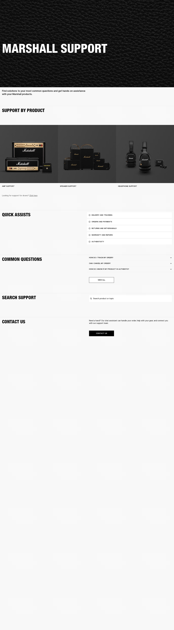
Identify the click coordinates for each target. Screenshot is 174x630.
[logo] (10, 10)
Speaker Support (68, 186)
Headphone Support (127, 186)
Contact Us (101, 333)
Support (148, 12)
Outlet (161, 5)
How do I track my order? (101, 258)
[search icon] (155, 12)
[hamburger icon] (167, 12)
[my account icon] (159, 12)
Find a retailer (150, 5)
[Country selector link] (167, 5)
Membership (138, 5)
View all (101, 280)
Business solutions (123, 5)
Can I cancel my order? (100, 263)
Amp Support (8, 186)
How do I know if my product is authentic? (109, 269)
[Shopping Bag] (163, 12)
